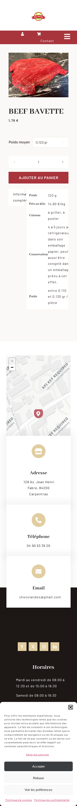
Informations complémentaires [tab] (18, 197)
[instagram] (44, 646)
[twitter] (33, 646)
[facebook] (22, 646)
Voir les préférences (38, 790)
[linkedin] (54, 646)
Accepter (38, 766)
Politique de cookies (19, 799)
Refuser (38, 778)
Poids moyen (19, 142)
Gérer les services (37, 754)
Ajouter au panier (38, 177)
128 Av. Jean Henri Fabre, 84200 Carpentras (39, 488)
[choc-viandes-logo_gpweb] (38, 13)
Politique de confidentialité (52, 799)
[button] (70, 707)
